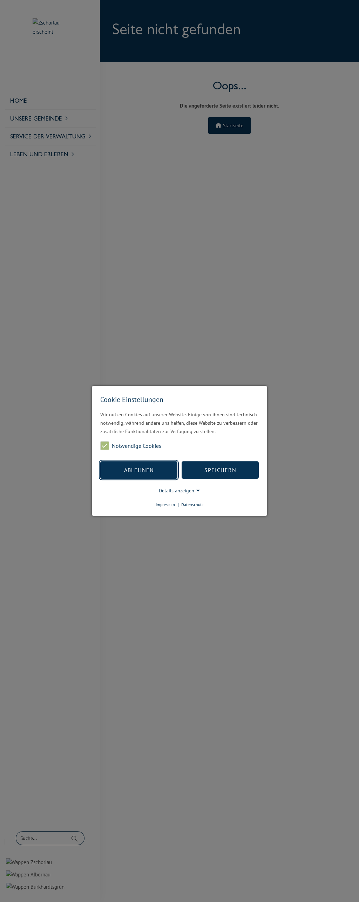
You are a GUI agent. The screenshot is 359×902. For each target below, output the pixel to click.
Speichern (220, 469)
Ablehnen (139, 469)
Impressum (165, 504)
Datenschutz (192, 504)
